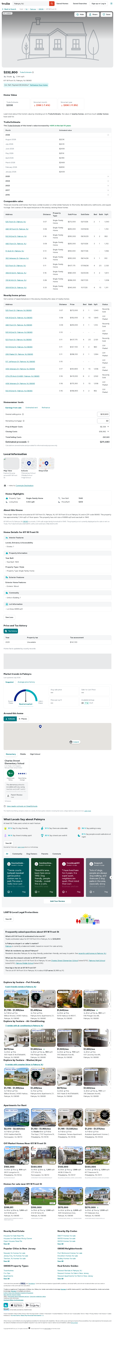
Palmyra (33, 9)
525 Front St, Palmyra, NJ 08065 (19, 310)
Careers (41, 1313)
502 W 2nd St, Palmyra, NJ (16, 236)
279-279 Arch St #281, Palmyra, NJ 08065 (22, 376)
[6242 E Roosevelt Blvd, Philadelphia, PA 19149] (97, 1117)
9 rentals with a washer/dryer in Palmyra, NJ (24, 1064)
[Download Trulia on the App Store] (16, 1305)
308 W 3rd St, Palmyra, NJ (16, 273)
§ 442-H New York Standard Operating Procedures (18, 1293)
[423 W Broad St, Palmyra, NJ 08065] (16, 1196)
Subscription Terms (78, 1313)
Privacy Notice (94, 1313)
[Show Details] (108, 135)
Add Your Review (57, 901)
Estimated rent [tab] (32, 408)
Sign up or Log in (99, 3)
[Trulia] (6, 1305)
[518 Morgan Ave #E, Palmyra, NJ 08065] (96, 999)
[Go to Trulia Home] (7, 3)
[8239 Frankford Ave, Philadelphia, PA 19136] (70, 1117)
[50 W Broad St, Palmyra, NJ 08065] (43, 999)
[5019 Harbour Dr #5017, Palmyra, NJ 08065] (69, 999)
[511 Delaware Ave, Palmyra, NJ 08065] (97, 1196)
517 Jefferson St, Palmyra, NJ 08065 (20, 361)
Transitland (31, 1283)
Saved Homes (62, 3)
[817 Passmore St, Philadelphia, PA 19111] (97, 1155)
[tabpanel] (57, 429)
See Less (10, 617)
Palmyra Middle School (24, 963)
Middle (23, 754)
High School (35, 754)
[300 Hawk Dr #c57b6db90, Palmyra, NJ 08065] (16, 1038)
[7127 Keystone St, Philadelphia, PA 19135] (43, 1117)
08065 (41, 9)
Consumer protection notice (38, 1296)
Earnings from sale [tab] (13, 408)
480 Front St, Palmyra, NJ (16, 244)
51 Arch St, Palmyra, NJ (15, 251)
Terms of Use (68, 1313)
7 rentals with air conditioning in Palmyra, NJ (24, 1026)
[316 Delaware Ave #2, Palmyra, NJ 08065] (69, 1038)
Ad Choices (102, 1313)
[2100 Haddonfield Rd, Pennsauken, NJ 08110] (16, 1117)
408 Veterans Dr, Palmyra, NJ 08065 (20, 383)
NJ (27, 9)
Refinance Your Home (39, 85)
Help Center (47, 1328)
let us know (74, 1322)
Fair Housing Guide (32, 1313)
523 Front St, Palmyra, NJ (16, 266)
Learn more (87, 811)
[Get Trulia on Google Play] (32, 1305)
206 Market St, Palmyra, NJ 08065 (19, 354)
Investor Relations (58, 1313)
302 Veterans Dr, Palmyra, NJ (17, 258)
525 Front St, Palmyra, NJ (16, 222)
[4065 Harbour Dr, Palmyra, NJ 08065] (16, 999)
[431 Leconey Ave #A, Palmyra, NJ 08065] (96, 1038)
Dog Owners (32, 854)
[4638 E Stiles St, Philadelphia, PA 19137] (70, 1155)
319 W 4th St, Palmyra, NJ (16, 280)
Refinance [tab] (46, 408)
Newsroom (48, 1313)
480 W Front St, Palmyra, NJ (17, 229)
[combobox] (33, 3)
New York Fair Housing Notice (12, 1294)
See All (9, 843)
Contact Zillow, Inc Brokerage (13, 1300)
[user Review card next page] (111, 877)
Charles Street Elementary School (64, 960)
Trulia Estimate (13, 126)
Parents (44, 854)
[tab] (11, 631)
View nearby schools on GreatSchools (22, 806)
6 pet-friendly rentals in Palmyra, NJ (20, 987)
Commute (56, 854)
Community (17, 854)
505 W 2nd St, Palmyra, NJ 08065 (19, 332)
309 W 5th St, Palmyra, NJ (16, 287)
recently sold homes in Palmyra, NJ (92, 953)
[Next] (109, 1004)
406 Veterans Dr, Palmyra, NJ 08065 (20, 369)
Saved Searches (80, 3)
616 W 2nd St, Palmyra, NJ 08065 (19, 318)
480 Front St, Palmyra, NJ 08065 (19, 325)
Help (87, 1313)
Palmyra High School (97, 960)
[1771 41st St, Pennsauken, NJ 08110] (43, 1155)
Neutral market (25, 704)
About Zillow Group (19, 1313)
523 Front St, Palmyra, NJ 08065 (19, 340)
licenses (63, 1289)
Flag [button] (23, 892)
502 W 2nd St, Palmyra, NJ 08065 (19, 391)
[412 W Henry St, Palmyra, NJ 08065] (43, 1196)
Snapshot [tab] (10, 682)
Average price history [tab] (26, 682)
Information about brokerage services (18, 1296)
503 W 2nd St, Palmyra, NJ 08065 (19, 347)
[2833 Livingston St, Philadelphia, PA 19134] (16, 1155)
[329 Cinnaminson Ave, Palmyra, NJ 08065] (70, 1196)
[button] (52, 3)
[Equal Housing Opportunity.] (29, 1328)
